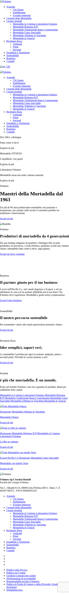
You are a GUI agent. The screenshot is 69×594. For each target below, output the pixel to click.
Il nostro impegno (22, 15)
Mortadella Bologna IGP (25, 26)
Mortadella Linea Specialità (27, 32)
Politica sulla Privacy (17, 570)
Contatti (10, 61)
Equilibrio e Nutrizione (18, 52)
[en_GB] (5, 66)
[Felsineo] (5, 72)
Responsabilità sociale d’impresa (22, 581)
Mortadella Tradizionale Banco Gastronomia (35, 29)
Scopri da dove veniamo (12, 254)
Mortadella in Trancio (24, 38)
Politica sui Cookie (16, 572)
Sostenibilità (12, 55)
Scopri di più (6, 218)
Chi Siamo (18, 9)
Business (10, 58)
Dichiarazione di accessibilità (21, 578)
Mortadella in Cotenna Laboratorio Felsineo (35, 24)
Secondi (17, 49)
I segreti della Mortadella (18, 18)
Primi (15, 47)
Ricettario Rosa (14, 41)
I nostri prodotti (14, 21)
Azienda (10, 6)
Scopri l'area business (11, 300)
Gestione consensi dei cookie (21, 575)
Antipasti (17, 44)
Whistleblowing (14, 590)
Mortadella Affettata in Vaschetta (29, 35)
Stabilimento (19, 12)
